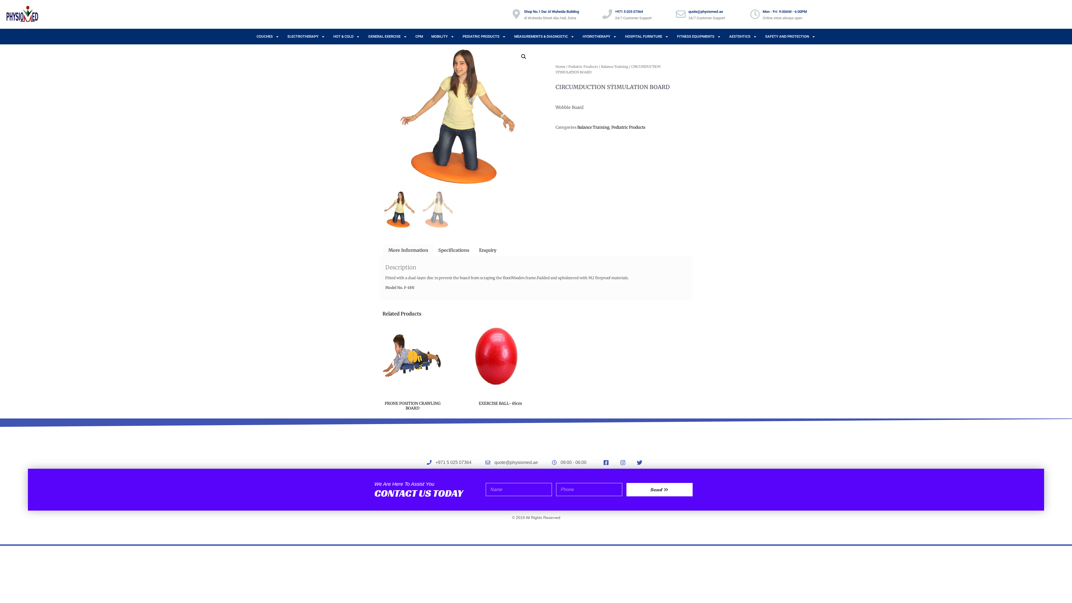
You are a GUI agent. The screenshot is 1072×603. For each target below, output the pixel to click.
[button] (524, 57)
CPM (419, 36)
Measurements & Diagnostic (541, 36)
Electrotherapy (303, 36)
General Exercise (384, 36)
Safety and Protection (787, 36)
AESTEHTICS (739, 36)
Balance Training (614, 66)
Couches (265, 36)
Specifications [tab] (453, 250)
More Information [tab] (408, 250)
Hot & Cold (343, 36)
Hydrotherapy (596, 36)
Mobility (439, 36)
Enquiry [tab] (487, 250)
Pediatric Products (481, 36)
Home (560, 66)
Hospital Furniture (643, 36)
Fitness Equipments (695, 36)
